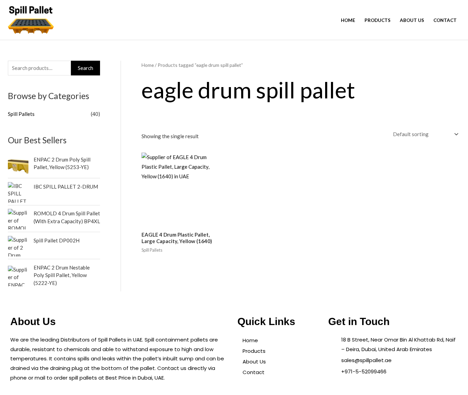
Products (378, 20)
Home (348, 20)
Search (85, 68)
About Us (412, 20)
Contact (445, 20)
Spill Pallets (21, 114)
